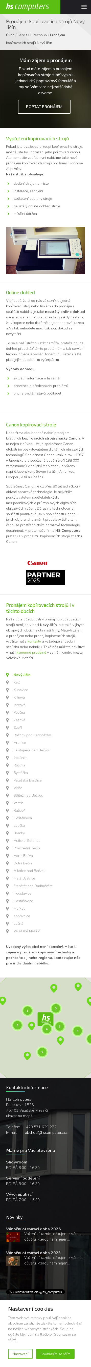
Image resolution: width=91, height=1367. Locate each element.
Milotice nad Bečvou (30, 870)
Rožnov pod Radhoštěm (32, 735)
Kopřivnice (22, 916)
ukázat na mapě (19, 1115)
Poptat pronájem (44, 106)
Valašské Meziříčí (27, 931)
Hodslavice (22, 893)
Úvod (10, 35)
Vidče (18, 788)
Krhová (19, 697)
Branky (19, 833)
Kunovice (21, 690)
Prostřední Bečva (27, 848)
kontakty (34, 641)
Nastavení (20, 1353)
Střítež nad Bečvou (28, 795)
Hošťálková (23, 818)
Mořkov (19, 908)
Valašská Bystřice (28, 780)
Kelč (17, 682)
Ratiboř (19, 810)
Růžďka (19, 765)
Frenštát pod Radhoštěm (33, 886)
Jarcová (20, 705)
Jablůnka (21, 757)
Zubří (18, 727)
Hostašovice (23, 901)
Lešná (18, 923)
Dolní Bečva (23, 863)
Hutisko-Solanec (27, 840)
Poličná (19, 712)
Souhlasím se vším (55, 1353)
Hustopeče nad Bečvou (32, 750)
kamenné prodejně (31, 652)
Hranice (20, 742)
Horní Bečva (23, 855)
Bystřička (21, 772)
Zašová (19, 720)
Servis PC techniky (32, 35)
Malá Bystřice (24, 878)
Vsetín (18, 803)
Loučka (19, 825)
